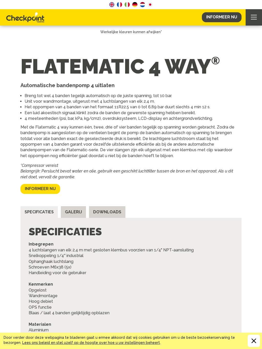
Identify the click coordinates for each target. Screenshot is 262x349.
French (119, 4)
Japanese (150, 4)
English (111, 4)
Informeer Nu (221, 17)
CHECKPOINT (26, 17)
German (134, 4)
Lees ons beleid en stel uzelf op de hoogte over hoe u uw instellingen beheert (91, 343)
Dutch (142, 4)
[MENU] (254, 17)
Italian (127, 4)
